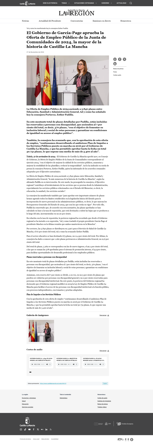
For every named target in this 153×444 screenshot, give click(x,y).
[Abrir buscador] (130, 3)
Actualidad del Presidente (50, 21)
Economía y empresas (29, 398)
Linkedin (46, 429)
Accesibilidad (54, 439)
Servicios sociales (27, 407)
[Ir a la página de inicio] (27, 3)
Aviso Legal (36, 439)
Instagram (21, 429)
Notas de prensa (118, 69)
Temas (64, 3)
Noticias (25, 21)
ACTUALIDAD (121, 3)
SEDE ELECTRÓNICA (50, 3)
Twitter (38, 429)
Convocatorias (77, 21)
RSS (51, 429)
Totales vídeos (102, 407)
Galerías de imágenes (104, 401)
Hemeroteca (125, 21)
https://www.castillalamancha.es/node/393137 (53, 383)
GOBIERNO (105, 3)
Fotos (115, 72)
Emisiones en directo (102, 21)
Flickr (42, 429)
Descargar (103, 315)
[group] (41, 362)
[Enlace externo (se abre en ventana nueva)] (125, 439)
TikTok (25, 429)
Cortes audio (117, 75)
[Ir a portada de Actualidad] (76, 13)
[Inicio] (44, 421)
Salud (24, 401)
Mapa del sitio (45, 439)
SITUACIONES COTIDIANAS (84, 3)
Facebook (34, 429)
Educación (25, 404)
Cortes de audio (102, 398)
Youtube (29, 429)
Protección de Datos (25, 439)
